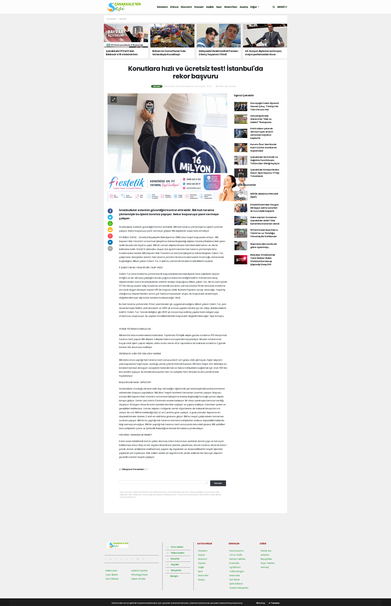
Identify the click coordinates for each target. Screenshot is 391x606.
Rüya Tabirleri (267, 563)
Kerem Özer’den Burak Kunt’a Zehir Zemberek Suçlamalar (263, 147)
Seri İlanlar (234, 579)
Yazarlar (175, 558)
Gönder (218, 483)
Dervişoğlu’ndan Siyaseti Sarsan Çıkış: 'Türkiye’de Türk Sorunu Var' (264, 106)
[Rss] (134, 559)
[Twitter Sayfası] (112, 559)
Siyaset (198, 7)
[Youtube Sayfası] (123, 559)
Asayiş (244, 7)
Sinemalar (234, 575)
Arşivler (174, 564)
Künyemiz (175, 570)
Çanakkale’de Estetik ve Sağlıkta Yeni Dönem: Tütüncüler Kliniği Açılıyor (265, 160)
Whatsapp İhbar (139, 574)
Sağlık (210, 7)
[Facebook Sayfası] (107, 559)
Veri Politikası (111, 578)
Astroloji (265, 567)
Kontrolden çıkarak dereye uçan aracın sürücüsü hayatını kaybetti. (261, 133)
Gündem (162, 7)
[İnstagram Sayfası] (117, 559)
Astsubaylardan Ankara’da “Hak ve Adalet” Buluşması (261, 119)
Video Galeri (177, 552)
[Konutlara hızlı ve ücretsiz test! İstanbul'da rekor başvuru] (167, 133)
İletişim (174, 576)
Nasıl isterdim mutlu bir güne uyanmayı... (263, 245)
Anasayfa (111, 18)
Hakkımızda (111, 570)
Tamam (275, 603)
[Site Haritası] (139, 559)
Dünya (174, 7)
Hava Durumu (236, 550)
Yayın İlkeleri (111, 574)
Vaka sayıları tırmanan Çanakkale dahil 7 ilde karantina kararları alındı (265, 220)
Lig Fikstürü (235, 567)
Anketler (265, 554)
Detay (261, 603)
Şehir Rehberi (236, 583)
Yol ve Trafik (235, 554)
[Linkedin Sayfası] (128, 559)
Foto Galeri (176, 546)
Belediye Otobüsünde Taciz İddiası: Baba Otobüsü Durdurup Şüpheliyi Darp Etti (262, 259)
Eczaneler (234, 563)
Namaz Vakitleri (237, 559)
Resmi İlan (230, 7)
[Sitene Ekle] (144, 559)
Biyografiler (266, 559)
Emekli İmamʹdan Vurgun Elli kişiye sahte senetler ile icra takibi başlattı (264, 208)
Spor (219, 7)
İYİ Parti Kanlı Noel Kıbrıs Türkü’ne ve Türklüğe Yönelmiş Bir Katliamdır (264, 233)
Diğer (253, 7)
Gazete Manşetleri (238, 587)
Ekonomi (186, 7)
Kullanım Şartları (139, 570)
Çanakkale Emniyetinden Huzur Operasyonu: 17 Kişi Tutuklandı (264, 173)
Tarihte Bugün (236, 571)
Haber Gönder (138, 578)
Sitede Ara (266, 550)
